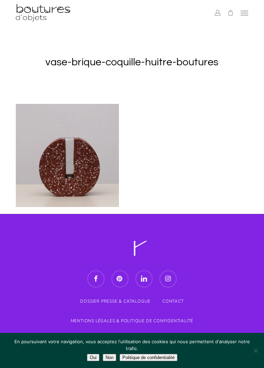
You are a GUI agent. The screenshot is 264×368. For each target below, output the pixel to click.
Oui (93, 357)
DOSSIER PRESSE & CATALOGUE (115, 301)
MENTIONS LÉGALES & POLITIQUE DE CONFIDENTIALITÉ (132, 321)
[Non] (255, 350)
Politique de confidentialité (148, 357)
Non (109, 357)
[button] (244, 12)
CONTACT (173, 301)
